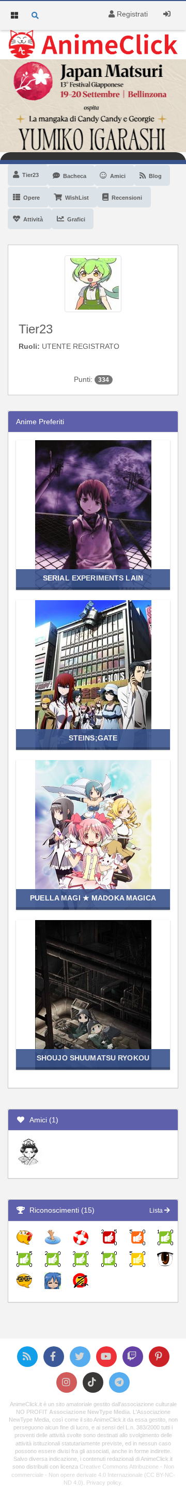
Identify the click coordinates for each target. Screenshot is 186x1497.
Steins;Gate (93, 738)
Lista (156, 1210)
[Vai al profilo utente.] (93, 283)
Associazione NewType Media (89, 1412)
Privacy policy (103, 1482)
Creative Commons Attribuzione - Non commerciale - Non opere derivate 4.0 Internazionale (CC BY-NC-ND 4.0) (93, 1474)
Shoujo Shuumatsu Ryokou (93, 1058)
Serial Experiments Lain (93, 578)
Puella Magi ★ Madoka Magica (93, 898)
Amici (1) (41, 1120)
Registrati (131, 14)
